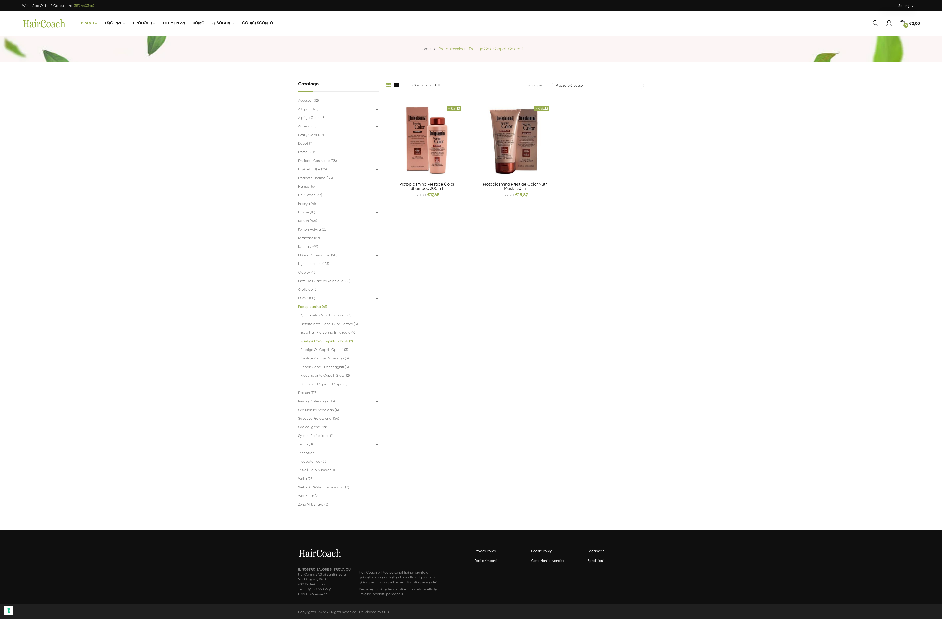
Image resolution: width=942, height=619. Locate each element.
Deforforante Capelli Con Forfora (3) (329, 324)
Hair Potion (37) (310, 195)
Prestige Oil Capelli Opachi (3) (324, 350)
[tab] (388, 85)
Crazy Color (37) (311, 135)
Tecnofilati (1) (308, 453)
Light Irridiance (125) (313, 264)
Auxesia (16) (307, 126)
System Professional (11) (316, 436)
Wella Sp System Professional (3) (323, 487)
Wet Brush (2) (308, 496)
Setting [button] (904, 6)
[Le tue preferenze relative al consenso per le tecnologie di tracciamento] (8, 610)
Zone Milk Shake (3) (313, 504)
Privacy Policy (485, 551)
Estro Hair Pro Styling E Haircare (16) (328, 332)
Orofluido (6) (308, 289)
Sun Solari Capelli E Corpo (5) (324, 384)
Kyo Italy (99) (308, 246)
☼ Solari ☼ (223, 23)
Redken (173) (308, 393)
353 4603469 (84, 6)
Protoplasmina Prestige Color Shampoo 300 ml (426, 186)
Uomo (199, 23)
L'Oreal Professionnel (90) (317, 255)
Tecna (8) (305, 444)
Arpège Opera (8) (312, 118)
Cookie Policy (541, 551)
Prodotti (142, 23)
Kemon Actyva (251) (313, 229)
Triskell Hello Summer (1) (316, 470)
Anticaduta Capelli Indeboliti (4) (326, 315)
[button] (377, 110)
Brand (87, 23)
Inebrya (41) (307, 204)
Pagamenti (596, 551)
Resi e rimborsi (486, 561)
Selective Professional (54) (318, 418)
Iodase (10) (306, 212)
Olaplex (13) (307, 272)
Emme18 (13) (307, 152)
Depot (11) (306, 143)
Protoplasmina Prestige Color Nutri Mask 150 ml (515, 186)
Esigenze (113, 23)
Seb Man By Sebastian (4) (318, 410)
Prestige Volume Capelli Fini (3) (325, 358)
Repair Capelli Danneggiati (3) (325, 367)
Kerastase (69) (309, 238)
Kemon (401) (307, 221)
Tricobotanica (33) (312, 461)
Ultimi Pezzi (174, 23)
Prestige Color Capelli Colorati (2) (327, 341)
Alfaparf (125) (308, 109)
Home (425, 49)
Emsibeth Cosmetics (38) (317, 161)
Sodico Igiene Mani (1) (315, 427)
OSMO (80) (306, 298)
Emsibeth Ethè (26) (312, 169)
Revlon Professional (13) (316, 401)
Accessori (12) (308, 100)
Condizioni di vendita (547, 561)
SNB (385, 612)
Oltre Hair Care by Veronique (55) (324, 281)
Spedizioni (596, 561)
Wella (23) (306, 479)
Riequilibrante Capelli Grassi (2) (325, 375)
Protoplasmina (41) (312, 307)
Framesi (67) (307, 186)
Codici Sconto (257, 23)
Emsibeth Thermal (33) (315, 178)
